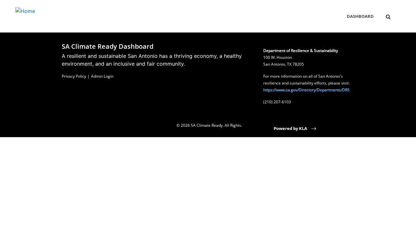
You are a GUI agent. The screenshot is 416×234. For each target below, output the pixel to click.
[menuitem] (388, 16)
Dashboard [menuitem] (360, 16)
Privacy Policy (74, 76)
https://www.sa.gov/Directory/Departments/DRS (306, 90)
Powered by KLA (291, 128)
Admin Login (102, 76)
